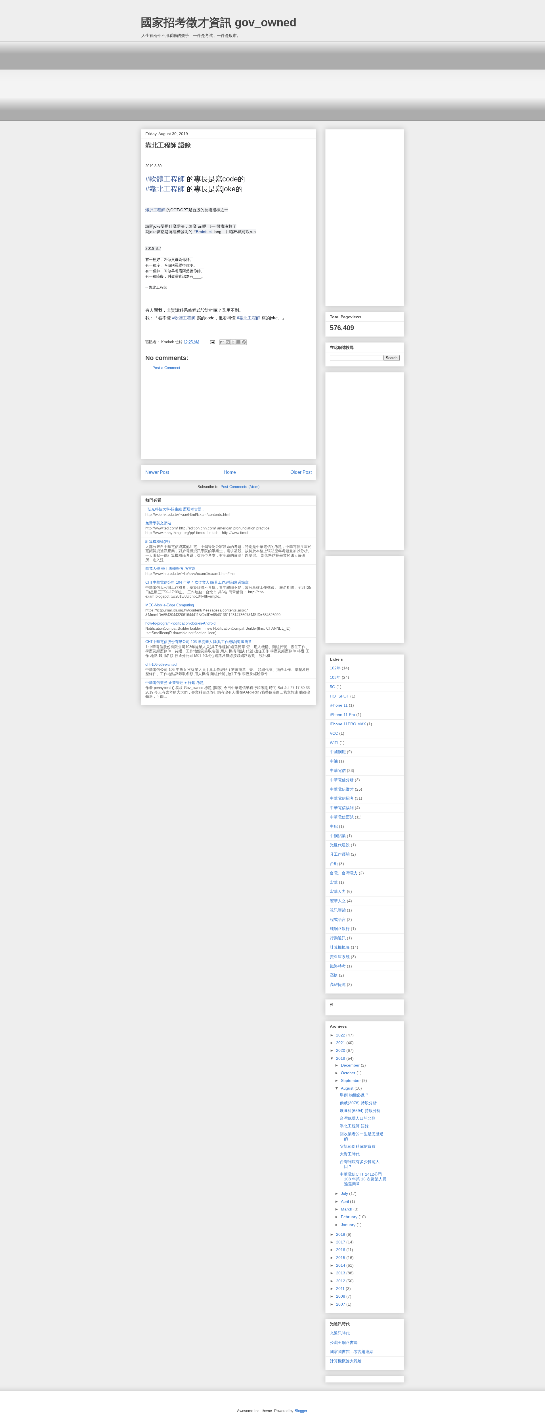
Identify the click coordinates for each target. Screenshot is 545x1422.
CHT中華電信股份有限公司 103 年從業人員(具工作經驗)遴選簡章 (198, 642)
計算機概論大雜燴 (346, 1361)
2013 (341, 1273)
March (347, 1209)
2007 (341, 1304)
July (345, 1193)
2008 (341, 1296)
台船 (334, 863)
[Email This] (222, 342)
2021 (341, 1042)
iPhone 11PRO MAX (348, 724)
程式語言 (338, 919)
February (350, 1216)
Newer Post (157, 472)
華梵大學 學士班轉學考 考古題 (170, 568)
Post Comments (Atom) (240, 487)
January (349, 1224)
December (351, 1065)
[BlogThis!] (227, 342)
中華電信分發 (342, 780)
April (345, 1201)
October (349, 1073)
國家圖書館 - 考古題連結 (351, 1351)
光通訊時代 (340, 1333)
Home (230, 472)
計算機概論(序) (157, 541)
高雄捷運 (338, 984)
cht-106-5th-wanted (161, 664)
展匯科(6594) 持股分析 (360, 1110)
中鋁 (334, 826)
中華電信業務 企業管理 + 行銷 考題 (174, 682)
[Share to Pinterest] (244, 342)
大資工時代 (350, 1154)
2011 (341, 1288)
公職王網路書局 (344, 1342)
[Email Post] (212, 342)
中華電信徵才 (342, 789)
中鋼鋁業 (338, 835)
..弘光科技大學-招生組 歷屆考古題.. (174, 509)
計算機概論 (340, 947)
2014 (341, 1265)
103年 (335, 677)
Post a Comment (166, 368)
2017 (341, 1242)
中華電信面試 (342, 817)
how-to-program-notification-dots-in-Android (180, 623)
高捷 (334, 975)
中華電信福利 (342, 807)
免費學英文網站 (158, 523)
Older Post (301, 472)
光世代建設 (340, 845)
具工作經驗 (340, 854)
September (351, 1080)
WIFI (334, 742)
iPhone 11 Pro (342, 714)
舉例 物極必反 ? (354, 1095)
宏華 (334, 882)
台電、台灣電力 (344, 873)
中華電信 (338, 770)
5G (332, 686)
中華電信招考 (342, 798)
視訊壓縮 (338, 910)
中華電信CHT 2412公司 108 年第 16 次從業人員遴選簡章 (363, 1179)
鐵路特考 (338, 966)
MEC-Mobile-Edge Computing (169, 605)
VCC (334, 733)
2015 (341, 1257)
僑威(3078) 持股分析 (358, 1103)
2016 (341, 1249)
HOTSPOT (339, 696)
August (348, 1088)
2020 (341, 1050)
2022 (341, 1035)
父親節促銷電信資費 (358, 1146)
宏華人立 (338, 901)
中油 (334, 761)
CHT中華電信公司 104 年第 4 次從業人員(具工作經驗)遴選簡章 (197, 582)
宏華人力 (338, 891)
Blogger (301, 1411)
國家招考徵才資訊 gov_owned (218, 22)
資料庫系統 (340, 956)
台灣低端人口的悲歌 (358, 1118)
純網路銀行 (340, 928)
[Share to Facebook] (238, 342)
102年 (335, 668)
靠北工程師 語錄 (354, 1126)
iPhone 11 (339, 705)
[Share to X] (233, 342)
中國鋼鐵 (338, 751)
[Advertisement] (272, 81)
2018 (341, 1234)
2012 (341, 1281)
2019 (341, 1058)
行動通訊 (338, 938)
